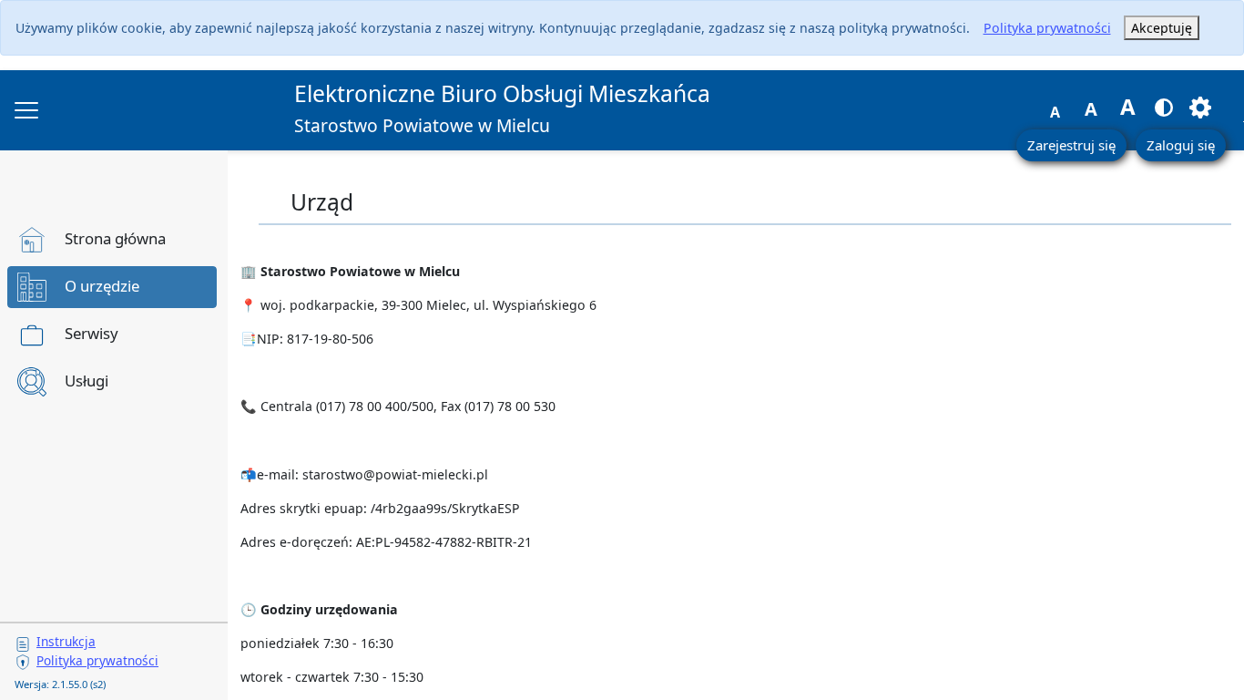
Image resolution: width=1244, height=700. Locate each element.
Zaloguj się (1181, 145)
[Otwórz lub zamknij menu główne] (26, 110)
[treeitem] (112, 240)
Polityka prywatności (1047, 27)
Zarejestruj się (1071, 145)
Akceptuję (1161, 27)
